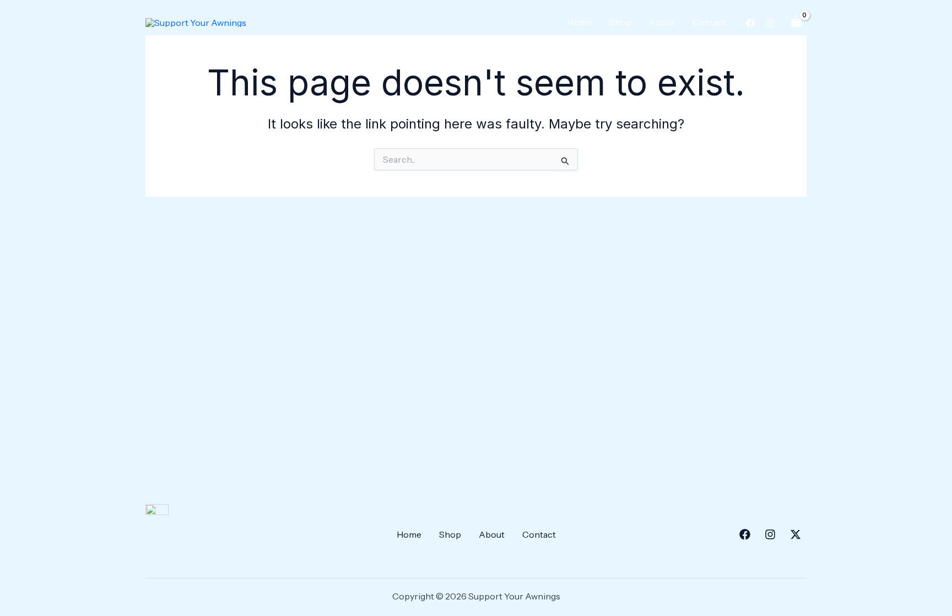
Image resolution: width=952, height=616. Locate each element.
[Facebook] (750, 23)
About (662, 22)
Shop (620, 22)
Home (579, 22)
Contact (709, 22)
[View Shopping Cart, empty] (796, 22)
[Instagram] (770, 23)
